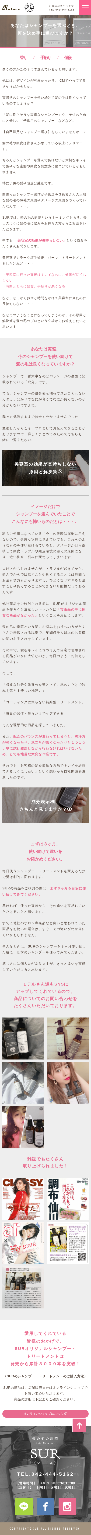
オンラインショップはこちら (43, 1413)
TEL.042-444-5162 (61, 9)
